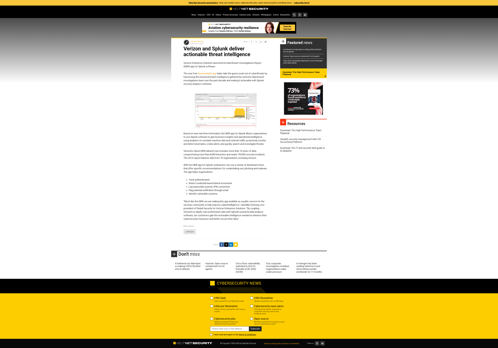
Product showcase (230, 15)
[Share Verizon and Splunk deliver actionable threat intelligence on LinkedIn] (261, 42)
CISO (209, 15)
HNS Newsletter (263, 298)
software (190, 231)
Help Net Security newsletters (203, 3)
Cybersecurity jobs (224, 318)
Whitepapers (266, 15)
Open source (261, 318)
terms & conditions (247, 334)
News (194, 15)
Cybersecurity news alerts (269, 306)
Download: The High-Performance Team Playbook (301, 73)
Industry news (245, 15)
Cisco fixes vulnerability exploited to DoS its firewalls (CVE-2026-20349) (248, 267)
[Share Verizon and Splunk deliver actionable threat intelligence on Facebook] (251, 42)
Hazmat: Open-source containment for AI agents (301, 56)
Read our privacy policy (273, 344)
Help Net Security (196, 41)
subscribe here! (301, 3)
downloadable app (207, 73)
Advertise (295, 344)
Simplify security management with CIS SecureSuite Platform (300, 140)
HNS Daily (220, 298)
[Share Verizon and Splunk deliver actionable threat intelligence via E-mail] (265, 42)
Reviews (256, 15)
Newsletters (285, 15)
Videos (218, 15)
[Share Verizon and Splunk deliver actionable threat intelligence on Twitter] (256, 42)
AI (213, 15)
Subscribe (255, 329)
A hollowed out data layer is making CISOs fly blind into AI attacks (188, 266)
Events (276, 15)
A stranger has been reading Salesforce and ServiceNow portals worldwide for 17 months (309, 267)
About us (286, 344)
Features (201, 15)
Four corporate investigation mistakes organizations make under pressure (277, 267)
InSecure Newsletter (226, 306)
